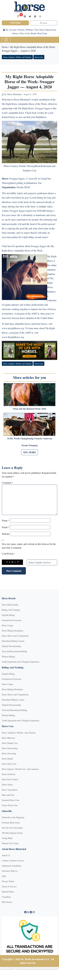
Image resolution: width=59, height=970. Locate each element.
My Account (10, 29)
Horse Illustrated (14, 94)
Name (5, 520)
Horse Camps (7, 625)
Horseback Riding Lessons (13, 640)
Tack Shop (39, 29)
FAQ (4, 876)
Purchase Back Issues (11, 822)
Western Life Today (10, 843)
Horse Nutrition (8, 774)
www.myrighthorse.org (13, 328)
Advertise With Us (10, 870)
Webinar (29, 29)
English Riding (8, 615)
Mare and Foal (8, 794)
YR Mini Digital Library (12, 832)
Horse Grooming (9, 753)
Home (5, 47)
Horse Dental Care (10, 743)
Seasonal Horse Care (10, 800)
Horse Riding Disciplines (12, 630)
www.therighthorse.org (13, 337)
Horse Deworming (10, 748)
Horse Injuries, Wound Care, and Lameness (20, 769)
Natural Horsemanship (11, 646)
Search (44, 23)
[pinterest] (35, 16)
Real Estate (42, 33)
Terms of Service (9, 886)
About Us (6, 855)
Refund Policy (8, 891)
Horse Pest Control (10, 779)
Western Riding (8, 656)
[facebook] (25, 16)
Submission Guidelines (11, 865)
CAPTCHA (8, 553)
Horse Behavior (8, 737)
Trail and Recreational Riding (14, 651)
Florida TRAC (24, 187)
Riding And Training (11, 609)
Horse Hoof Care (9, 763)
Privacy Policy (8, 881)
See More (29, 452)
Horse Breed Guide (10, 604)
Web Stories (7, 902)
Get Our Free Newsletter (12, 827)
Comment (7, 482)
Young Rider (7, 838)
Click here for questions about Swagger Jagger (24, 246)
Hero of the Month (28, 33)
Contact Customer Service (13, 860)
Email (5, 527)
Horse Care (39, 57)
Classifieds (6, 896)
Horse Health (7, 758)
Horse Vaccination (9, 789)
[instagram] (40, 16)
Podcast (21, 29)
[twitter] (30, 16)
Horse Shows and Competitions (15, 635)
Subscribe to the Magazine (13, 817)
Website (5, 533)
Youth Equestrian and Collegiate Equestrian (20, 661)
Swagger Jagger (16, 178)
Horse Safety (7, 784)
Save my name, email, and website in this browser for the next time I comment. (29, 545)
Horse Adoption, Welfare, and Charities (17, 57)
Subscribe (15, 23)
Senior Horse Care (10, 805)
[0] (18, 16)
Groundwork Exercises (11, 620)
